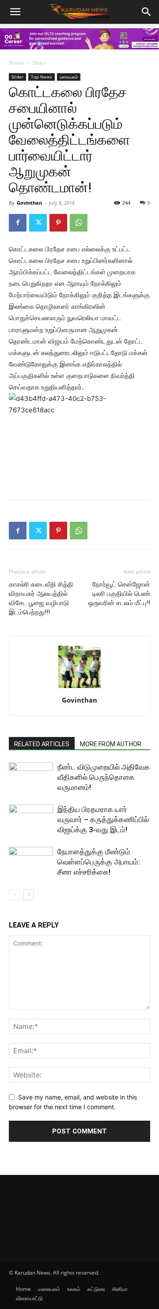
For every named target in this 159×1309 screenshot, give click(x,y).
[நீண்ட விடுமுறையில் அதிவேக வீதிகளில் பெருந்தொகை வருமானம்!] (31, 777)
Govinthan (29, 202)
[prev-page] (14, 894)
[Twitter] (38, 223)
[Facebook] (17, 223)
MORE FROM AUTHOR (110, 744)
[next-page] (28, 894)
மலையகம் (69, 77)
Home (16, 63)
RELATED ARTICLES (41, 744)
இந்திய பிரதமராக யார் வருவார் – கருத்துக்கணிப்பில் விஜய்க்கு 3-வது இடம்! (103, 819)
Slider (39, 63)
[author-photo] (79, 688)
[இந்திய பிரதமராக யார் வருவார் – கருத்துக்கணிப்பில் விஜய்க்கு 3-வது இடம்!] (31, 819)
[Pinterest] (58, 223)
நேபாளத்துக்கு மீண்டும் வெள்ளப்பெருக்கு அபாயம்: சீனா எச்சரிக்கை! (98, 861)
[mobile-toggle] (15, 12)
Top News (41, 77)
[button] (146, 12)
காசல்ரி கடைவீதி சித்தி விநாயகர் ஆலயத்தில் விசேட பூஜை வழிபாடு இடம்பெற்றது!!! (41, 598)
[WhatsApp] (78, 223)
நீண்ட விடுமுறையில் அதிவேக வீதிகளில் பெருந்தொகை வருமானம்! (103, 777)
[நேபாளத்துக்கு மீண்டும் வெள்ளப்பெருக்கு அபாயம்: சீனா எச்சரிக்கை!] (31, 862)
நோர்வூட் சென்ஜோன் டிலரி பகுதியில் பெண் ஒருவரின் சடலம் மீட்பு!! (119, 593)
